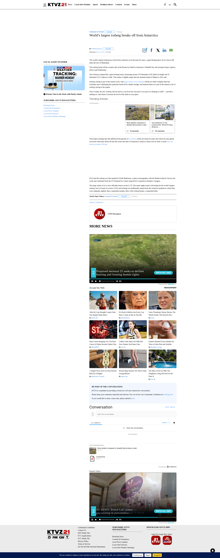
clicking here (168, 394)
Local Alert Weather (82, 4)
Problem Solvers (106, 4)
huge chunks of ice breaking (134, 82)
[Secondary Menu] (47, 4)
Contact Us (82, 530)
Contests (118, 4)
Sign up (172, 407)
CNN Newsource (97, 49)
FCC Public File (84, 538)
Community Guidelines (86, 527)
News (70, 4)
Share (134, 4)
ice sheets (132, 139)
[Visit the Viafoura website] (171, 467)
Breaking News (49, 105)
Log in (167, 407)
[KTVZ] (57, 4)
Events (127, 4)
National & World (111, 196)
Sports (95, 4)
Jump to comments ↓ (96, 202)
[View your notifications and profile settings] (174, 422)
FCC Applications (84, 536)
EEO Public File (84, 533)
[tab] (95, 423)
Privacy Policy (83, 541)
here (133, 398)
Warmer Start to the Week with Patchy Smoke (64, 94)
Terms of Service (84, 544)
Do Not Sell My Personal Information (91, 547)
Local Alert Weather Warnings (54, 116)
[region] (132, 437)
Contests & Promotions (52, 108)
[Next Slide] (174, 119)
